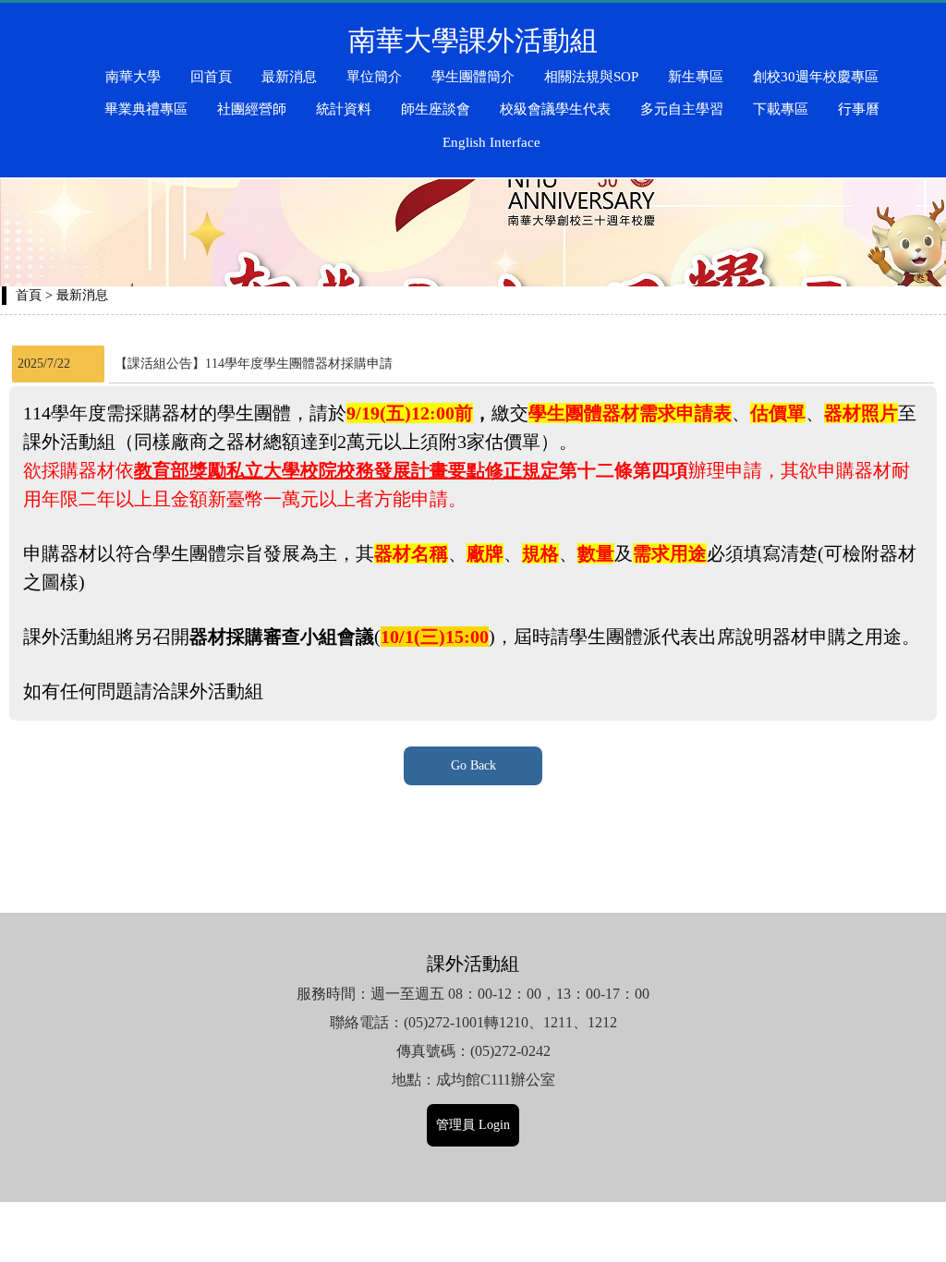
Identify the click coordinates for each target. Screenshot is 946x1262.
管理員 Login (473, 1125)
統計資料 (343, 109)
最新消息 (289, 76)
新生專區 (695, 76)
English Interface (491, 142)
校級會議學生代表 (555, 109)
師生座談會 (435, 109)
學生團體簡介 (473, 76)
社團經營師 (251, 109)
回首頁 (211, 76)
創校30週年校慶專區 (816, 76)
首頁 (29, 295)
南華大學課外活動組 (473, 40)
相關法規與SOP (591, 76)
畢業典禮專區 (146, 109)
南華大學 (133, 76)
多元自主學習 (681, 109)
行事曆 (858, 109)
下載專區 (780, 109)
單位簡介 (374, 76)
